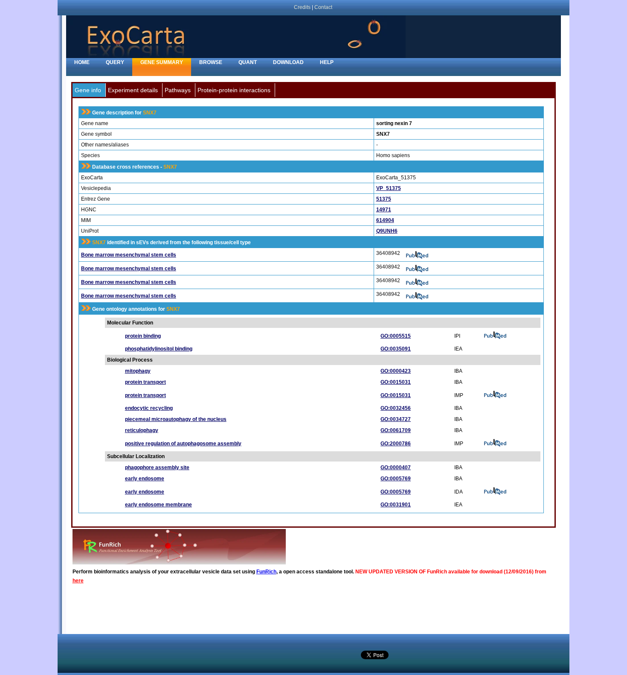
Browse (210, 62)
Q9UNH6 (387, 231)
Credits (302, 7)
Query (115, 62)
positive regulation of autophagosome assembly (183, 444)
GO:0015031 (395, 382)
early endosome (144, 479)
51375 (383, 199)
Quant (247, 62)
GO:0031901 (395, 505)
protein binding (143, 336)
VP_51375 (388, 188)
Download (288, 62)
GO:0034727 (395, 419)
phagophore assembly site (157, 467)
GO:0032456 (395, 408)
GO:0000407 (395, 467)
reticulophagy (141, 430)
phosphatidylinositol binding (158, 349)
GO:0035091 (395, 349)
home (82, 62)
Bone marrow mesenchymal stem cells (128, 255)
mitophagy (138, 371)
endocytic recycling (149, 408)
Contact (323, 7)
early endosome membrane (158, 505)
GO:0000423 (395, 371)
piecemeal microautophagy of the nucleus (175, 419)
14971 (383, 210)
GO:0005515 (395, 336)
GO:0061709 (395, 430)
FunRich (266, 572)
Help (327, 62)
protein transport (145, 382)
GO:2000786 (395, 444)
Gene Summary (161, 62)
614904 (385, 220)
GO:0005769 (395, 479)
